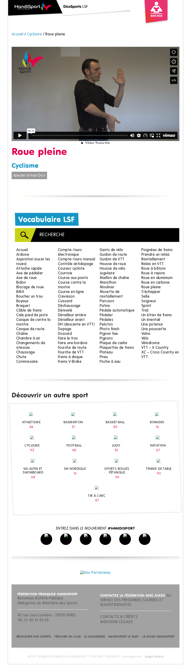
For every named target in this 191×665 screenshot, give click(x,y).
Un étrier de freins (156, 315)
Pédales (106, 320)
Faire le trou (68, 338)
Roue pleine (151, 287)
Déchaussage (69, 306)
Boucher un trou (29, 297)
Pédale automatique (117, 310)
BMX (20, 292)
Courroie (65, 273)
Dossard (65, 334)
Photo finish (109, 329)
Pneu (104, 357)
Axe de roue (26, 278)
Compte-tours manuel (76, 259)
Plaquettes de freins (117, 348)
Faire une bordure (73, 343)
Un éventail (150, 320)
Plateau (106, 352)
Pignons (106, 338)
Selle (145, 297)
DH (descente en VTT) (76, 324)
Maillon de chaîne (114, 278)
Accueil (22, 250)
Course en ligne (71, 292)
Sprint (146, 306)
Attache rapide (29, 269)
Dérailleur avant (71, 320)
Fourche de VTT (71, 352)
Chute (21, 357)
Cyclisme (25, 166)
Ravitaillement (153, 259)
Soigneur (148, 301)
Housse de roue (113, 264)
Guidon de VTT (112, 259)
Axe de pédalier (29, 273)
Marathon (108, 283)
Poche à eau (110, 362)
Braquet (23, 306)
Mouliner (107, 287)
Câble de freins (29, 310)
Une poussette (153, 329)
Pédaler (106, 315)
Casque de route (30, 329)
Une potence (152, 324)
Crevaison (66, 297)
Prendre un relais (155, 255)
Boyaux (22, 301)
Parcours (107, 301)
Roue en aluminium (157, 278)
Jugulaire (107, 273)
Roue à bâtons (153, 269)
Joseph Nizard (154, 656)
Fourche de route (72, 348)
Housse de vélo (112, 269)
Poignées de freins (157, 250)
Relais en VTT (152, 264)
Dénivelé (65, 310)
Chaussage (25, 352)
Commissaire (27, 362)
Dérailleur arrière (72, 315)
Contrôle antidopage (75, 264)
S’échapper (150, 292)
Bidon (21, 283)
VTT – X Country (155, 348)
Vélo (145, 338)
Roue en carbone (155, 283)
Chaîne (22, 334)
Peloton (106, 324)
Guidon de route (113, 255)
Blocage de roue (30, 287)
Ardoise (22, 255)
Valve (145, 334)
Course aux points (73, 278)
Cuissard (65, 301)
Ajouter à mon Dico (29, 176)
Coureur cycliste (71, 269)
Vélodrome (150, 343)
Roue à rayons (153, 273)
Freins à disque (70, 357)
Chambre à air (28, 338)
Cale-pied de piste (32, 315)
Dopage (65, 329)
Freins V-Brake (70, 362)
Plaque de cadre (113, 343)
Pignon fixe (109, 334)
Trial (144, 310)
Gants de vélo (111, 250)
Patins (105, 306)
